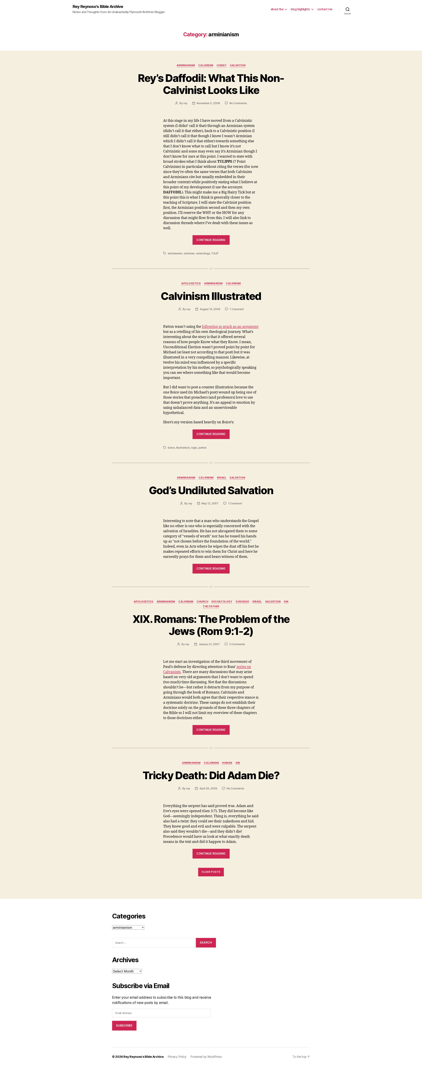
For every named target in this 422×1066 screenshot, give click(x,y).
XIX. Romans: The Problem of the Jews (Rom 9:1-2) (211, 625)
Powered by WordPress (206, 1056)
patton (202, 447)
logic (194, 447)
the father (211, 606)
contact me (324, 9)
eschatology (221, 601)
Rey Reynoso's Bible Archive (98, 7)
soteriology (203, 253)
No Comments (238, 103)
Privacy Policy (177, 1056)
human (227, 762)
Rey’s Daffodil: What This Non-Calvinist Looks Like (211, 84)
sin (286, 601)
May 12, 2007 (210, 503)
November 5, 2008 (208, 103)
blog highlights (300, 9)
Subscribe (124, 1025)
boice (171, 447)
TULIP (214, 253)
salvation (237, 65)
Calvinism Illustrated (211, 296)
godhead (242, 601)
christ (222, 65)
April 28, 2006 (208, 788)
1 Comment (237, 309)
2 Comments (237, 644)
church (202, 601)
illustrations (183, 447)
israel (221, 477)
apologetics (191, 283)
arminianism (186, 65)
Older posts (211, 871)
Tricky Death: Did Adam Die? (211, 775)
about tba (277, 9)
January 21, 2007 (209, 644)
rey (185, 103)
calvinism (205, 65)
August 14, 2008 (210, 309)
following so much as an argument (230, 326)
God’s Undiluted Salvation (211, 490)
